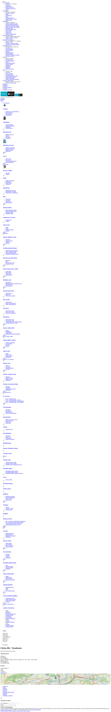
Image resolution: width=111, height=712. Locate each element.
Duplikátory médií (9, 213)
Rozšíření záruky (9, 128)
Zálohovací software (10, 68)
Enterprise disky (9, 202)
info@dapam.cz (4, 672)
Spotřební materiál (9, 566)
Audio (7, 588)
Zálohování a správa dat (10, 8)
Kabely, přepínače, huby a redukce (13, 27)
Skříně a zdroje (9, 20)
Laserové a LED (9, 240)
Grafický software (9, 64)
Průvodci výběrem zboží (11, 613)
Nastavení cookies (9, 626)
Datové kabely (9, 272)
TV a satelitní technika (10, 590)
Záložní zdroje (8, 32)
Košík (2, 100)
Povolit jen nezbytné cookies (14, 710)
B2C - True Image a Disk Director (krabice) (14, 522)
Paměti (7, 14)
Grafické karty (8, 219)
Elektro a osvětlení (9, 73)
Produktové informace (7, 89)
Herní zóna (5, 634)
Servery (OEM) (9, 479)
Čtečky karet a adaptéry (10, 295)
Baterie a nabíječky (9, 545)
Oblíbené (5, 84)
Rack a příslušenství (10, 162)
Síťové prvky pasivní (10, 312)
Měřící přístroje (9, 577)
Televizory (8, 376)
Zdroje (7, 228)
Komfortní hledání (9, 615)
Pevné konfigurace (9, 124)
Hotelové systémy (9, 377)
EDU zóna (5, 640)
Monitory (7, 365)
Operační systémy (9, 59)
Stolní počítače (9, 6)
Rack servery (8, 159)
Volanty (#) (8, 436)
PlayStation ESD (9, 412)
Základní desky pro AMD (11, 191)
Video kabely (8, 273)
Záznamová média (9, 212)
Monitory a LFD (9, 42)
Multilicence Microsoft (10, 496)
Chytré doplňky (9, 343)
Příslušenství (5, 21)
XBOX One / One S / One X (12, 419)
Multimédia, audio (9, 28)
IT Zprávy (5, 88)
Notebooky (8, 5)
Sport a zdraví (6, 638)
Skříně (7, 227)
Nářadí (7, 576)
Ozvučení (8, 555)
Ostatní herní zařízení (10, 439)
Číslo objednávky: (4, 703)
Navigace (8, 344)
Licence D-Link (9, 498)
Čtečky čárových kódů (10, 600)
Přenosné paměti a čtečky (11, 29)
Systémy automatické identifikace (12, 79)
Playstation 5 (8, 409)
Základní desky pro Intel (11, 190)
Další (4, 70)
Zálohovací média (9, 150)
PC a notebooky (6, 2)
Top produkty (8, 616)
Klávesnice (8, 260)
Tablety (7, 353)
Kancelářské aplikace (10, 60)
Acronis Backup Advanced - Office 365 (14, 523)
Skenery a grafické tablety (11, 34)
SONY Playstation (9, 49)
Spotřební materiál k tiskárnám (12, 24)
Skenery (7, 330)
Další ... (4, 116)
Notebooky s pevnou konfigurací (12, 111)
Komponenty (5, 10)
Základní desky (9, 15)
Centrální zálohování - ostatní (12, 322)
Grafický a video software (8, 80)
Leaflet (100, 684)
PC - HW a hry (9, 48)
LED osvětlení (9, 544)
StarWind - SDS (9, 509)
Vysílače (7, 135)
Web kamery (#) (9, 285)
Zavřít (2, 707)
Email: (2, 704)
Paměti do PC (8, 181)
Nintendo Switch (9, 429)
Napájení (7, 346)
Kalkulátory (8, 568)
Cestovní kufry (9, 302)
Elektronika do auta (10, 587)
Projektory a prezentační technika (12, 44)
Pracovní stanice (9, 113)
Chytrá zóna (5, 635)
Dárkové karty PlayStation (11, 413)
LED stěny (8, 369)
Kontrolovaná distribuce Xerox (12, 254)
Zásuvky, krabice (9, 546)
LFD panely (8, 366)
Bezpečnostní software (10, 63)
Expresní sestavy (9, 617)
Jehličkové (8, 241)
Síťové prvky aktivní (10, 310)
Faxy (7, 565)
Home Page (5, 686)
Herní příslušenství (9, 52)
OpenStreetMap (105, 684)
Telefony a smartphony (10, 342)
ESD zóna (5, 641)
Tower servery (8, 158)
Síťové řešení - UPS (10, 319)
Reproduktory (8, 282)
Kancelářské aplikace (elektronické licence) (14, 473)
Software (5, 57)
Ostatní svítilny (9, 543)
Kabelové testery (9, 578)
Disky (7, 16)
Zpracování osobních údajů (34, 709)
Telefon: (2, 705)
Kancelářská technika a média (12, 75)
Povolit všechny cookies (25, 710)
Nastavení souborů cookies (8, 692)
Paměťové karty (9, 293)
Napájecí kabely (9, 274)
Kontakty (5, 86)
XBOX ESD (8, 423)
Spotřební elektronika (10, 78)
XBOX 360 (8, 421)
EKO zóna (5, 639)
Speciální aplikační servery (11, 161)
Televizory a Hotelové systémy (12, 43)
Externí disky (8, 201)
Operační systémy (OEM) (11, 462)
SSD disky (8, 200)
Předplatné (8, 67)
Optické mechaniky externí (11, 211)
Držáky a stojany (9, 379)
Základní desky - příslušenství (12, 192)
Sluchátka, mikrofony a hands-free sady (14, 283)
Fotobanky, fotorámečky (11, 535)
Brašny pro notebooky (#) (11, 304)
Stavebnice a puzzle (10, 56)
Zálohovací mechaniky (10, 147)
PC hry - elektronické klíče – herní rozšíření (14, 402)
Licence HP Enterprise (10, 497)
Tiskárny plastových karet (11, 599)
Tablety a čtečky (9, 38)
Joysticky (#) (8, 435)
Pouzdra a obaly (9, 355)
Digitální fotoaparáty (10, 533)
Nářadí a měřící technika (11, 77)
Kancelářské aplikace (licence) (12, 472)
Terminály (8, 601)
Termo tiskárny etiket (10, 598)
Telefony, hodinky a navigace (12, 37)
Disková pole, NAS (10, 7)
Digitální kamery (9, 534)
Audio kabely (8, 271)
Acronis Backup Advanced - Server (13, 524)
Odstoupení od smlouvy (10, 618)
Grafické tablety (9, 332)
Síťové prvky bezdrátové (11, 313)
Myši (7, 261)
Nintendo (7, 51)
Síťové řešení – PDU (10, 320)
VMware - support (9, 508)
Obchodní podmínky (7, 87)
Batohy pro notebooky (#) (11, 303)
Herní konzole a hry (7, 45)
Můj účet (5, 691)
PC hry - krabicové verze (11, 398)
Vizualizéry (8, 387)
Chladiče (7, 174)
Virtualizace (8, 66)
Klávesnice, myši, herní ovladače (12, 26)
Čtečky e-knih (8, 354)
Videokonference (9, 284)
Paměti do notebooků (10, 180)
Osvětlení (8, 554)
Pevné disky (8, 199)
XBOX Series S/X (9, 420)
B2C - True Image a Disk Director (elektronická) (15, 521)
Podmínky (5, 693)
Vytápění (7, 556)
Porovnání (3, 98)
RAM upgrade (9, 182)
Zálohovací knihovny (10, 148)
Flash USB (8, 294)
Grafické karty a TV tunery (11, 19)
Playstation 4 (8, 410)
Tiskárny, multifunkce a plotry (12, 23)
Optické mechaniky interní (11, 210)
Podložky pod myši (9, 263)
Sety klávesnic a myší (10, 262)
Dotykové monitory (10, 368)
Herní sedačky (8, 438)
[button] (55, 678)
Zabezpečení (8, 557)
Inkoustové (8, 239)
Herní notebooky (9, 112)
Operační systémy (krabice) (11, 463)
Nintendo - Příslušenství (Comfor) (12, 55)
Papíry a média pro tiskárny (11, 251)
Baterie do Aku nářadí (10, 579)
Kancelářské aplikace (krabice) (12, 471)
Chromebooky (8, 115)
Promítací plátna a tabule (11, 388)
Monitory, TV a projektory (8, 39)
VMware (7, 507)
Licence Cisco (8, 499)
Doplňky (7, 221)
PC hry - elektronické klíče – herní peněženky (15, 401)
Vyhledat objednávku (8, 707)
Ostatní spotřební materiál (11, 252)
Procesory (8, 173)
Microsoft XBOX (9, 50)
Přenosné (7, 243)
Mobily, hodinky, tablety (8, 35)
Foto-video (8, 72)
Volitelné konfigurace (10, 125)
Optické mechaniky (10, 17)
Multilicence (8, 65)
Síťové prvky (8, 31)
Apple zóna (5, 633)
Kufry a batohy (9, 30)
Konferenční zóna (6, 636)
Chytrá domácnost (9, 74)
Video (7, 589)
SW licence (8, 136)
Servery (7, 9)
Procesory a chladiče (10, 13)
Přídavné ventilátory (10, 229)
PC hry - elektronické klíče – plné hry (13, 399)
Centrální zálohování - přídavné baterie (13, 321)
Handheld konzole (9, 53)
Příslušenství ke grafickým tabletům (13, 333)
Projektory (8, 386)
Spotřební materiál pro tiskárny (12, 250)
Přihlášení (2, 99)
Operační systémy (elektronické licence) (14, 464)
